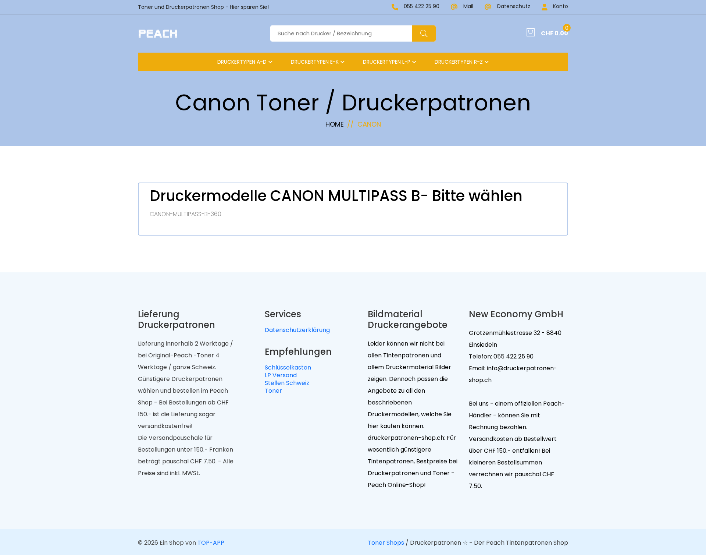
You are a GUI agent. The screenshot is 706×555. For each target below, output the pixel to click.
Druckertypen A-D (242, 62)
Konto (560, 7)
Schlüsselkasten (288, 367)
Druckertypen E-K (315, 62)
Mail (468, 7)
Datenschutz (513, 7)
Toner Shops (386, 542)
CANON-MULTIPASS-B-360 (185, 214)
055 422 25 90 (421, 7)
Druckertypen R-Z (459, 62)
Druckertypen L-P (387, 62)
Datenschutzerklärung (297, 330)
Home (334, 124)
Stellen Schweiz (287, 383)
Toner (273, 390)
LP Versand (281, 375)
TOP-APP (210, 542)
